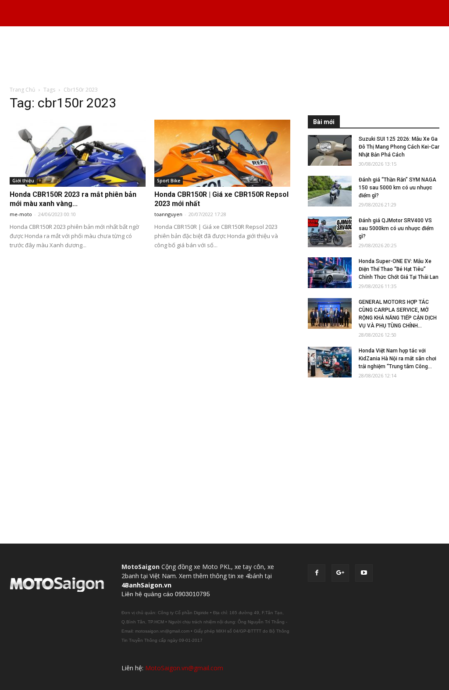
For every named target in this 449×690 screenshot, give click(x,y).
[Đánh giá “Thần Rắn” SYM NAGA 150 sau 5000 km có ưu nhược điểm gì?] (330, 191)
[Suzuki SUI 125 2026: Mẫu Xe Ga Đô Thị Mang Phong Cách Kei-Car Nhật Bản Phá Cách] (330, 150)
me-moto (21, 214)
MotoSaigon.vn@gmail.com (184, 668)
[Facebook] (316, 573)
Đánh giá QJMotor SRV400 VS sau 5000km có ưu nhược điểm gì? (396, 228)
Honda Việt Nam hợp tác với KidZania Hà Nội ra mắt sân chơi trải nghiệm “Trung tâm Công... (397, 359)
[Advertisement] (224, 56)
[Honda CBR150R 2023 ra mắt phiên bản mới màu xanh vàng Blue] (78, 153)
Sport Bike (168, 181)
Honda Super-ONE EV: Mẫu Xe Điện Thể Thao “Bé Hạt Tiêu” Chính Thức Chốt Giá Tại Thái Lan (398, 269)
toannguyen (168, 214)
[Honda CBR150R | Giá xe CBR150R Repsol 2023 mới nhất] (222, 153)
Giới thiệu (23, 181)
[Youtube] (364, 573)
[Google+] (340, 573)
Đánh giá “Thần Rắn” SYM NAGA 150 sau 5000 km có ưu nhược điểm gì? (397, 188)
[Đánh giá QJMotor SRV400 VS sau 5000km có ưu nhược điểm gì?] (330, 232)
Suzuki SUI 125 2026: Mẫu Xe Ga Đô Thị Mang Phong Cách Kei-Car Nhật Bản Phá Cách (399, 147)
